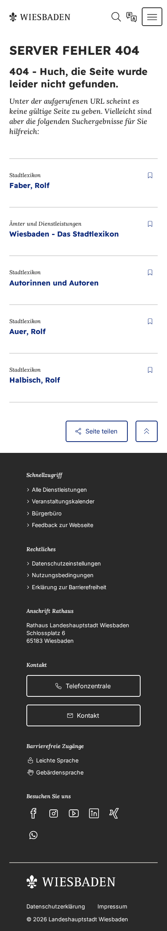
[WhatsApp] (33, 835)
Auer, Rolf (27, 331)
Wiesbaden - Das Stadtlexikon (64, 233)
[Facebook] (33, 813)
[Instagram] (54, 813)
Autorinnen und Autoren (54, 282)
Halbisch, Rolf (34, 380)
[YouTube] (74, 813)
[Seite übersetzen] (131, 16)
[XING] (114, 813)
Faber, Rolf (29, 185)
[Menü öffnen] (152, 16)
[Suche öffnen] (116, 16)
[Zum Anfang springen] (147, 431)
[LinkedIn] (94, 813)
